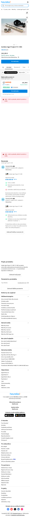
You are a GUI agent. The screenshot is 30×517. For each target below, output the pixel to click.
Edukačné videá (5, 483)
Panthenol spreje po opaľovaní (8, 310)
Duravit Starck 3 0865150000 (7, 359)
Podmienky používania (6, 427)
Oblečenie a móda (5, 387)
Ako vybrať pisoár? (5, 343)
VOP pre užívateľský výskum (8, 461)
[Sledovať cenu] (27, 17)
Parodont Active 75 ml (6, 353)
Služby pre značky (5, 476)
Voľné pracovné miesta (6, 429)
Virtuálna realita (5, 301)
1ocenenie (15, 87)
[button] (9, 67)
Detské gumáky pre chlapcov (8, 316)
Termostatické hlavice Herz (7, 312)
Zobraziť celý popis (15, 275)
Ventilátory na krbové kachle (8, 308)
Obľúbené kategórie (7, 296)
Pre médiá (3, 432)
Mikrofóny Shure (5, 325)
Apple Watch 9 (4, 375)
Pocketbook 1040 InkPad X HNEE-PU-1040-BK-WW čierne (14, 365)
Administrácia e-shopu (6, 468)
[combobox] (15, 5)
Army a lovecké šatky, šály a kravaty (9, 299)
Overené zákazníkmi (6, 491)
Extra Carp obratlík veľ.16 (7, 357)
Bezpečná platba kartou (7, 459)
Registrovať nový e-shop (7, 470)
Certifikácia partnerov (6, 497)
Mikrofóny (14, 9)
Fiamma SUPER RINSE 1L (7, 363)
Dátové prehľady (5, 478)
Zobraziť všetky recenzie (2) (15, 232)
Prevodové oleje (5, 305)
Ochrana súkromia (5, 457)
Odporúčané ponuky (11, 72)
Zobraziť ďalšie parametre (15, 289)
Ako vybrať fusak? (5, 345)
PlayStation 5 (4, 379)
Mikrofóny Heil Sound (6, 332)
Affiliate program (5, 480)
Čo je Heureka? (4, 423)
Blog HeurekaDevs (5, 436)
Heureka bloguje (5, 434)
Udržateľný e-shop (5, 502)
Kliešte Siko (4, 314)
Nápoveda (3, 485)
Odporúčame (5, 370)
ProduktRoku (4, 495)
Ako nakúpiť (4, 446)
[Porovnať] (27, 12)
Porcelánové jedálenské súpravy (9, 318)
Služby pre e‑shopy (5, 472)
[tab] (9, 67)
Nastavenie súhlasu (6, 455)
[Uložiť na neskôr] (27, 22)
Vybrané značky (5, 323)
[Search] (3, 67)
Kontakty (3, 425)
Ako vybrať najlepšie (7, 338)
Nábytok (3, 385)
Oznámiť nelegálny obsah (7, 438)
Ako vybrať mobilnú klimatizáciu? (9, 341)
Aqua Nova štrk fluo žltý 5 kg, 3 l (8, 355)
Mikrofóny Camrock (5, 330)
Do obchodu (15, 91)
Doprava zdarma (23, 84)
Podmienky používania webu (18, 515)
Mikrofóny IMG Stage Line (7, 334)
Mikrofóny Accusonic (6, 328)
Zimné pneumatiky (5, 383)
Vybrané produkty (6, 350)
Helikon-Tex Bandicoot (6, 361)
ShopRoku (3, 493)
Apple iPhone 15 (5, 372)
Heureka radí (4, 451)
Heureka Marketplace (6, 474)
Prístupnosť (4, 440)
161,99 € (24, 83)
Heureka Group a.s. (17, 513)
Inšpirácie (3, 499)
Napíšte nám (15, 404)
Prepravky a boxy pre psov (7, 303)
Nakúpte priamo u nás (6, 453)
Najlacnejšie (22, 72)
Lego (2, 381)
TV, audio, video (7, 9)
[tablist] (15, 67)
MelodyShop (8, 169)
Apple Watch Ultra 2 (6, 377)
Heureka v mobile (5, 448)
